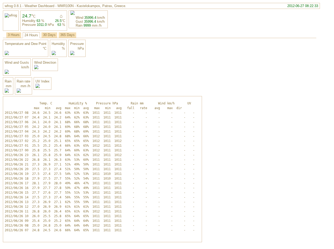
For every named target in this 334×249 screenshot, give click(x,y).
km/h (101, 18)
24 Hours (31, 35)
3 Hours (14, 35)
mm (95, 25)
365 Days (67, 35)
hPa (51, 25)
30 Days (49, 35)
